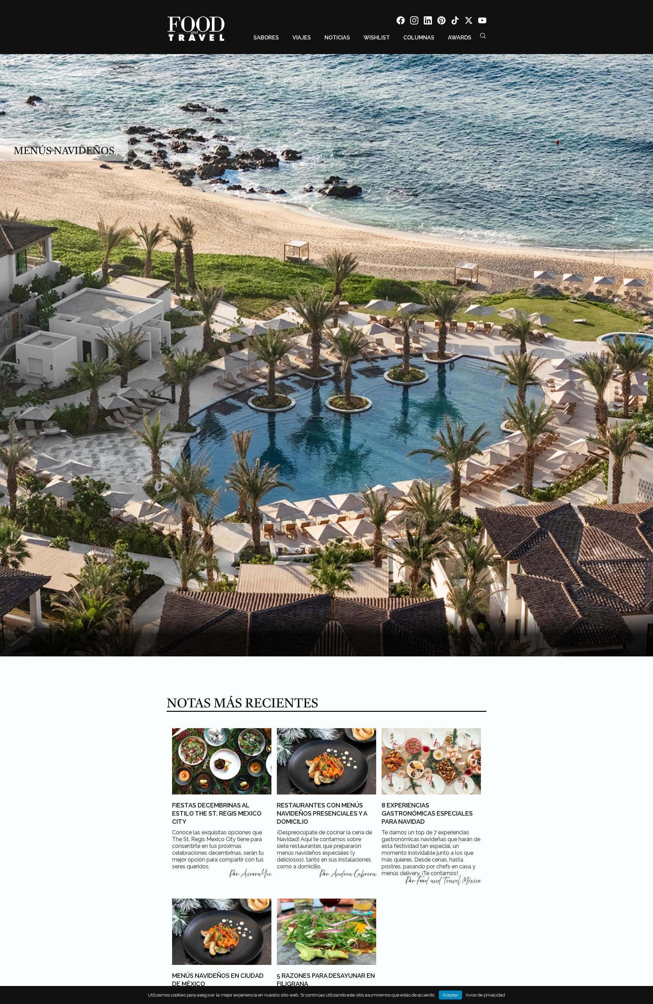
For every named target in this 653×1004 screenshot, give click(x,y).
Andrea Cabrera (353, 874)
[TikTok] (455, 21)
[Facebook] (401, 21)
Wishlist (377, 37)
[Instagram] (414, 21)
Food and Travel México (449, 881)
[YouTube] (482, 21)
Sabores (266, 37)
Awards (459, 37)
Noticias (337, 37)
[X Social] (469, 21)
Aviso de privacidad (485, 995)
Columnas (418, 37)
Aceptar (450, 995)
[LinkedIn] (428, 21)
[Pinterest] (441, 21)
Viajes (301, 37)
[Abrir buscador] (483, 35)
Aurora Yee (256, 874)
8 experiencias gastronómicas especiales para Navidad (427, 813)
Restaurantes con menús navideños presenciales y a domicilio (322, 813)
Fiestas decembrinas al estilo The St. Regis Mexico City (217, 813)
